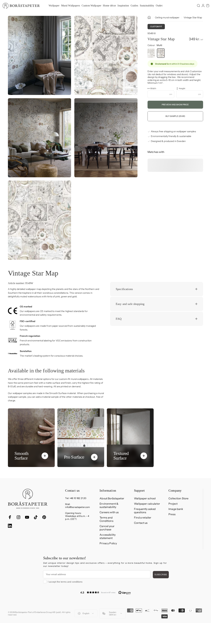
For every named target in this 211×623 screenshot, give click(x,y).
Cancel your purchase (107, 527)
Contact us (141, 522)
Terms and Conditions (106, 519)
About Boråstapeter (112, 498)
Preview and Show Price (175, 105)
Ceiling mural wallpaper (167, 17)
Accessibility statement (108, 536)
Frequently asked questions (145, 510)
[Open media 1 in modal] (39, 55)
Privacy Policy (108, 543)
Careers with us (109, 512)
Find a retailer (142, 517)
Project (173, 503)
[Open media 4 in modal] (105, 137)
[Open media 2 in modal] (105, 55)
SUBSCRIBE (160, 574)
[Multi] (160, 53)
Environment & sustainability (109, 505)
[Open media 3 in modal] (39, 137)
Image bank (175, 509)
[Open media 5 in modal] (39, 220)
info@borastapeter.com (77, 507)
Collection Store (178, 498)
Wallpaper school (145, 498)
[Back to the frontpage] (149, 17)
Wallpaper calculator (147, 503)
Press (172, 514)
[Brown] (151, 53)
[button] (105, 592)
